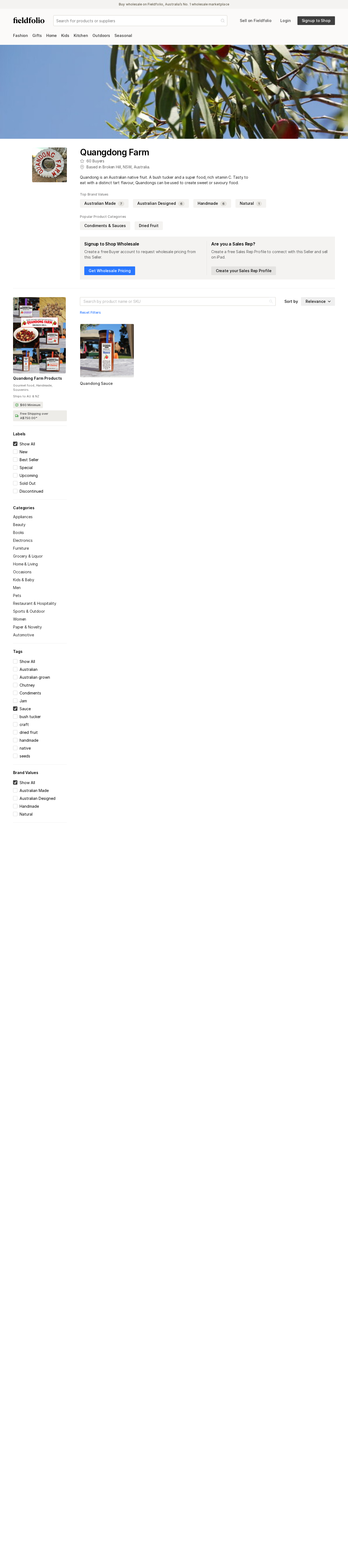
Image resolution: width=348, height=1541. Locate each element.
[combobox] (56, 21)
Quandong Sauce (96, 383)
